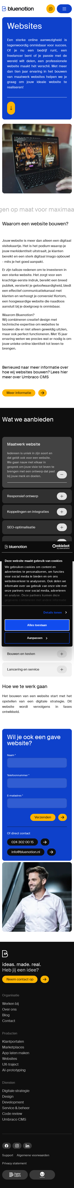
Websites (9, 1058)
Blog (6, 1015)
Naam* (11, 755)
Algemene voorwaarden (33, 1155)
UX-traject (10, 1064)
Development (13, 1102)
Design (7, 1096)
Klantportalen (13, 1041)
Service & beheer (16, 1108)
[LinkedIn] (27, 1146)
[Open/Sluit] (62, 474)
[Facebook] (6, 1146)
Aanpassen (34, 638)
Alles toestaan (37, 625)
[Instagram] (16, 1146)
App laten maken (15, 1053)
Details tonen (52, 612)
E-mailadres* (15, 795)
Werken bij (10, 1003)
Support (7, 1155)
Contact (8, 1020)
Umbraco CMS (14, 1119)
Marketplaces (13, 1047)
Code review (12, 1113)
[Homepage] (17, 8)
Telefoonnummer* (18, 775)
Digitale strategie (15, 1090)
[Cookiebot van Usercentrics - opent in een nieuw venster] (52, 546)
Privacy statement (14, 1163)
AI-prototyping (14, 1070)
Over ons (9, 1009)
